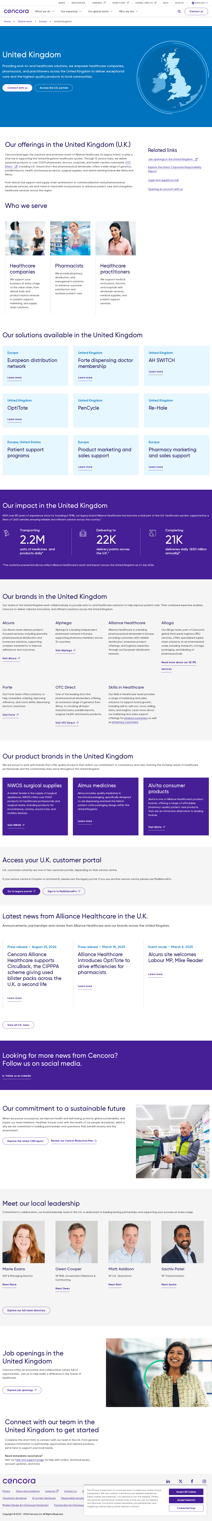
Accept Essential (186, 1500)
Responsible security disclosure (78, 1498)
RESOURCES (78, 3)
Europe (43, 21)
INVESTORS (118, 3)
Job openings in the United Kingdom (170, 159)
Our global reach (98, 11)
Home (7, 21)
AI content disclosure (44, 1498)
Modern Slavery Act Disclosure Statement (25, 1505)
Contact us (70, 1491)
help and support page (29, 1459)
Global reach (25, 21)
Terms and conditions (28, 1491)
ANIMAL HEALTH (144, 3)
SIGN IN (179, 3)
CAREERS (97, 3)
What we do (42, 11)
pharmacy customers (125, 722)
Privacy (6, 1491)
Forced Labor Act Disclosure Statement (76, 1505)
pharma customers (136, 718)
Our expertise (69, 11)
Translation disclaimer (14, 1498)
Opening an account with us (165, 189)
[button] (179, 11)
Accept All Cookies (186, 1492)
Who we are (126, 11)
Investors (50, 1491)
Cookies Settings (186, 1508)
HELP (166, 3)
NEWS (62, 3)
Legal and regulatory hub (163, 180)
